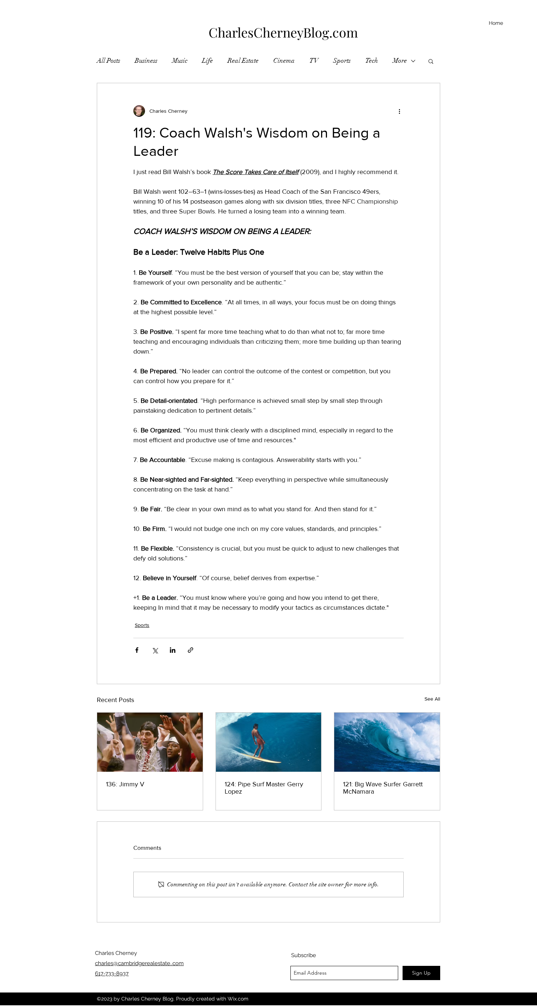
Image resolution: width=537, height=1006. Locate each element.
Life (207, 61)
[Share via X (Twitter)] (154, 650)
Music (179, 61)
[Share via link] (190, 650)
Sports (342, 61)
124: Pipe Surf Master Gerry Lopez (264, 787)
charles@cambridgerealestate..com (139, 963)
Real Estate (243, 61)
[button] (430, 61)
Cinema (284, 61)
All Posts (108, 61)
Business (146, 61)
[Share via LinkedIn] (172, 650)
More (400, 61)
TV (314, 61)
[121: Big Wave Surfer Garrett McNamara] (387, 742)
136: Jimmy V (125, 784)
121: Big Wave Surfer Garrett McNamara (383, 787)
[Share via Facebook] (136, 650)
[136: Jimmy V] (150, 742)
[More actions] (399, 111)
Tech (371, 61)
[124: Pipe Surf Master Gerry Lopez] (268, 742)
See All (432, 699)
